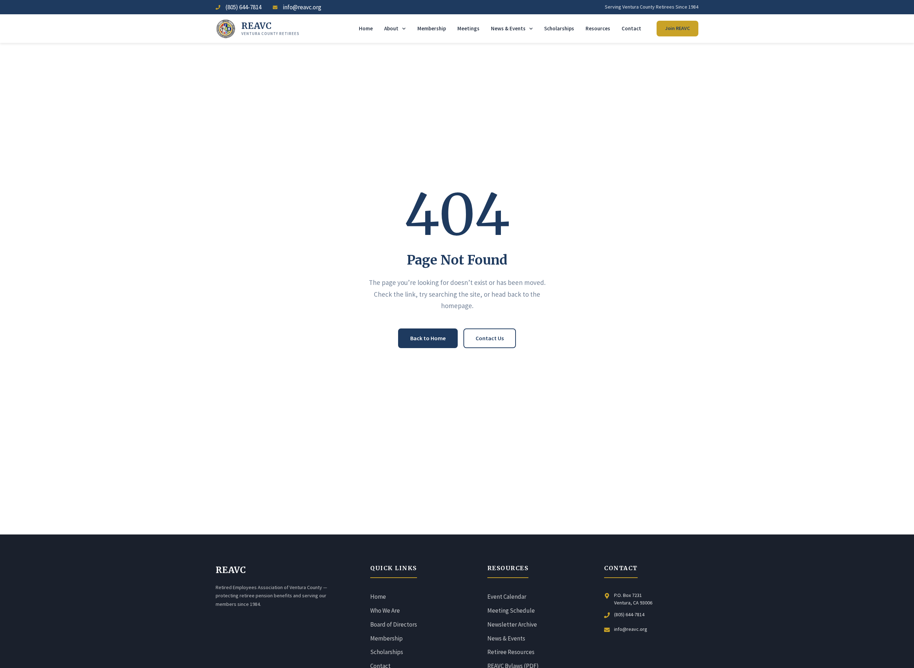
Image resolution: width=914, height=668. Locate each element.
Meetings (468, 28)
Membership (431, 28)
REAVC (256, 25)
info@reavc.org (630, 629)
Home (366, 28)
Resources (598, 28)
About (391, 28)
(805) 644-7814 (629, 614)
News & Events (508, 28)
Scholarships (559, 28)
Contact (631, 28)
